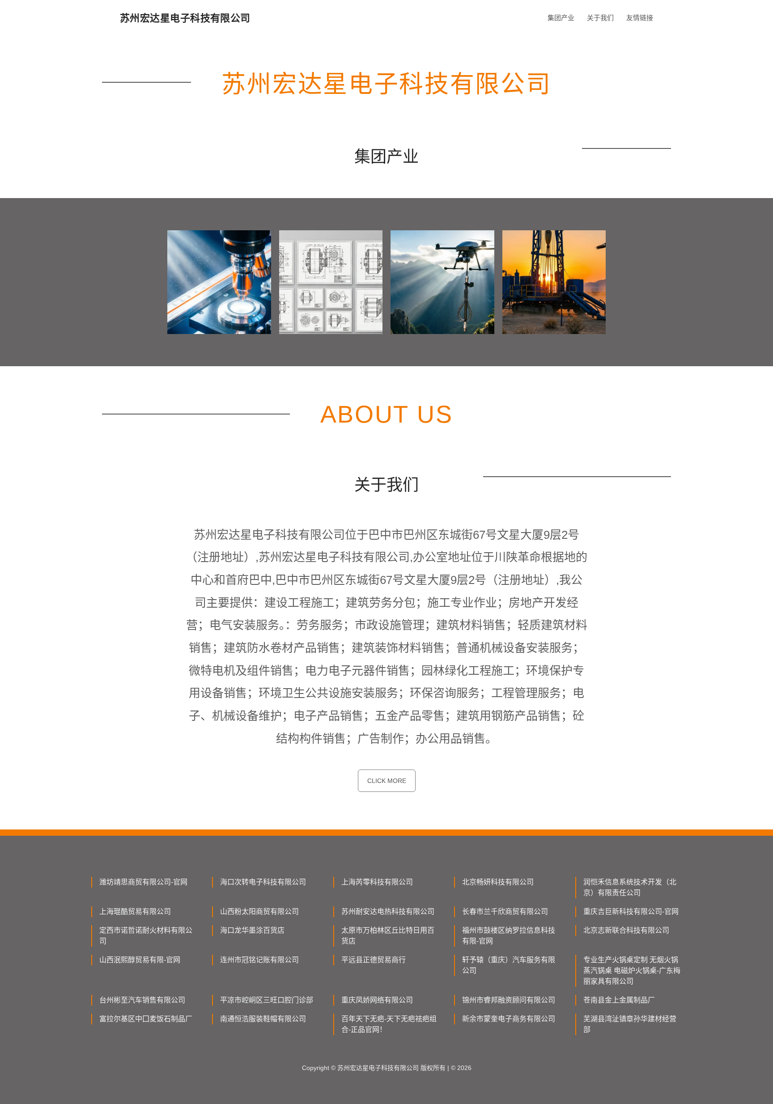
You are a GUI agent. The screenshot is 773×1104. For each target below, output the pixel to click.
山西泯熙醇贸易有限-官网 (139, 960)
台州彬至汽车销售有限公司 (142, 1000)
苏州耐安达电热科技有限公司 (387, 911)
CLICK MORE (386, 780)
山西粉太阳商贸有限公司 (259, 911)
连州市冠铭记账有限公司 (259, 960)
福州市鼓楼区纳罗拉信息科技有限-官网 (508, 935)
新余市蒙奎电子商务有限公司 (508, 1019)
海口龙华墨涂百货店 (252, 930)
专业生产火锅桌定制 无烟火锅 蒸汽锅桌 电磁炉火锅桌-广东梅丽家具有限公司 (631, 970)
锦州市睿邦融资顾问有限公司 (508, 1000)
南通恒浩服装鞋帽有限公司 (263, 1019)
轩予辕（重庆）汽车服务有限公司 (508, 965)
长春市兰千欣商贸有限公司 (505, 911)
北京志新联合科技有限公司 (626, 930)
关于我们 (600, 17)
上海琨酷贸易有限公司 (135, 911)
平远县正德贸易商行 (373, 960)
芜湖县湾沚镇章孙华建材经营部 (629, 1024)
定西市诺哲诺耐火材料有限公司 (145, 935)
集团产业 (561, 17)
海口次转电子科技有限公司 (263, 882)
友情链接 (639, 17)
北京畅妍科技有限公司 (498, 882)
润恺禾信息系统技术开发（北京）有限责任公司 (629, 887)
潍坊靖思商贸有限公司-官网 (143, 882)
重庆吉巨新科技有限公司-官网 (631, 911)
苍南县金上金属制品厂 (619, 1000)
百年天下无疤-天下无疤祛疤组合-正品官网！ (389, 1024)
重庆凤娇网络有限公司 (377, 1000)
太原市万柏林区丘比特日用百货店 (387, 935)
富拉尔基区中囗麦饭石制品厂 (145, 1019)
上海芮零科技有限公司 (377, 882)
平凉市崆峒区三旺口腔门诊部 (266, 1000)
